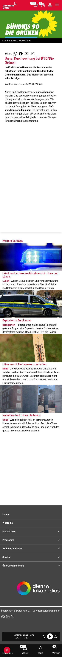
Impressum (7, 610)
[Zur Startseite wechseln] (9, 5)
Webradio (7, 522)
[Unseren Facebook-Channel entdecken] (8, 617)
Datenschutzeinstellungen (46, 610)
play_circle (50, 636)
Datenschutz (22, 610)
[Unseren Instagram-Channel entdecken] (12, 617)
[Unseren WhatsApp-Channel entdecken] (3, 617)
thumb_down (44, 636)
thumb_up (55, 636)
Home (5, 514)
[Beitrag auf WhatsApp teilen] (15, 54)
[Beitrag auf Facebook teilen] (21, 54)
